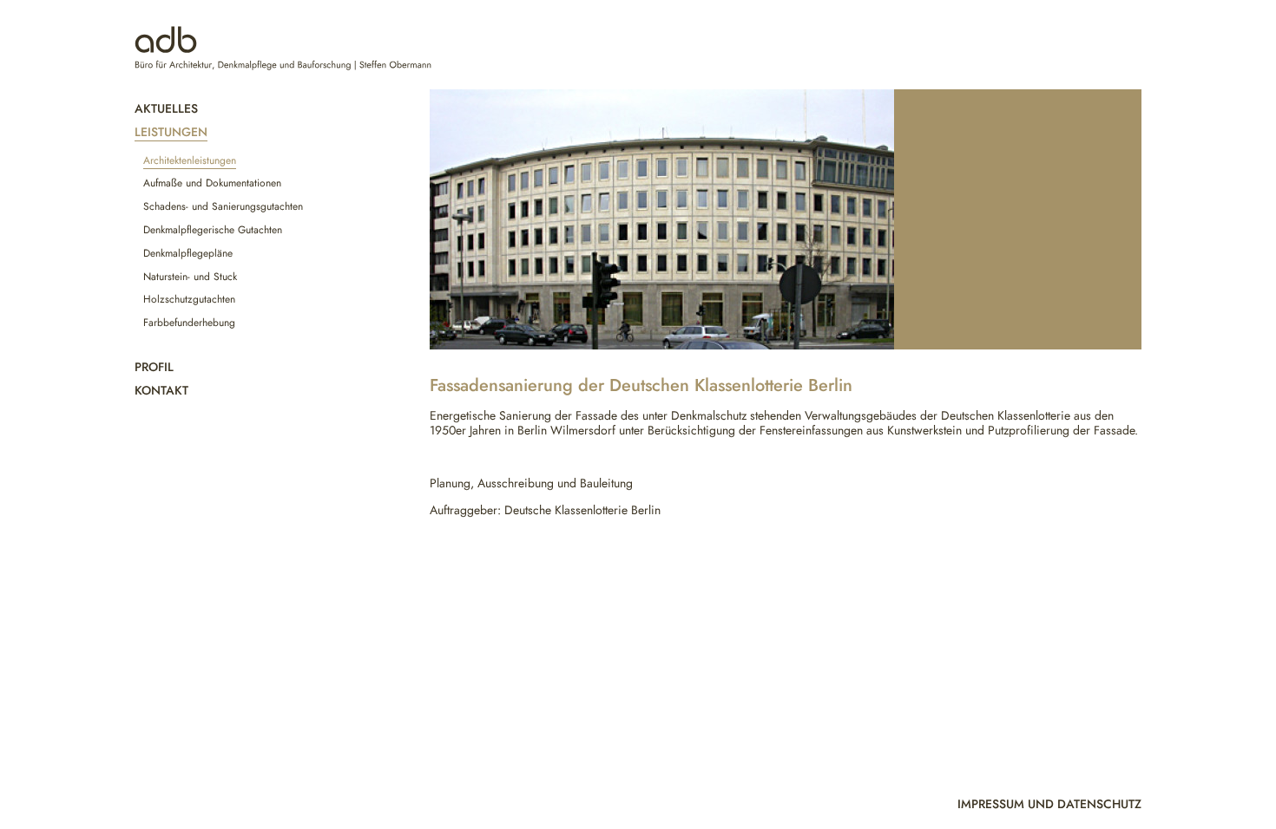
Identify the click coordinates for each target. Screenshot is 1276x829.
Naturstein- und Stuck (190, 276)
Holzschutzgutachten (189, 299)
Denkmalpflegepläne (188, 253)
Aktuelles (166, 108)
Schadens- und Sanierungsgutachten (223, 206)
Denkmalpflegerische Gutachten (212, 230)
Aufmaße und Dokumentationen (212, 183)
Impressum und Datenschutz (1049, 804)
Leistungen (171, 131)
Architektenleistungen (189, 160)
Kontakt (161, 390)
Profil (154, 366)
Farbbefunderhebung (189, 322)
